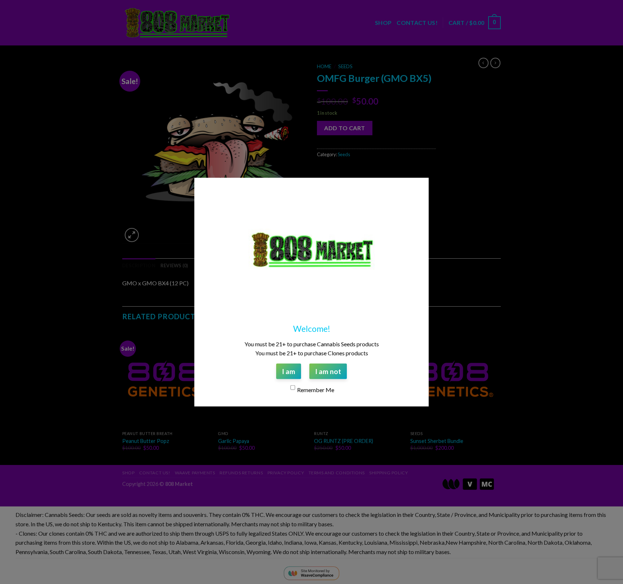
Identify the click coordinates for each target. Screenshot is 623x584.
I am (288, 371)
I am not (328, 371)
